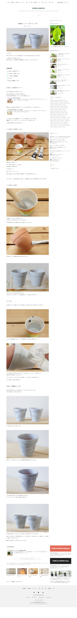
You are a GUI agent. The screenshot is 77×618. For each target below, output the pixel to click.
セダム (66, 112)
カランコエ (62, 106)
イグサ (69, 103)
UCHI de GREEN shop (48, 597)
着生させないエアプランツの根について (57, 154)
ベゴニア (51, 123)
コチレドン (51, 109)
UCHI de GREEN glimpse (41, 597)
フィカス (61, 65)
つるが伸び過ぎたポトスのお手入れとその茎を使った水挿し (64, 54)
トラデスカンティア (63, 117)
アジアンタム (56, 101)
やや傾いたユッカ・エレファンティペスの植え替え (64, 59)
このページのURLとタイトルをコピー (28, 558)
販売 (52, 2)
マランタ (55, 125)
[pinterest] (34, 592)
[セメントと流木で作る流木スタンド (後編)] (33, 571)
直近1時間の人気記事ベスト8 (55, 50)
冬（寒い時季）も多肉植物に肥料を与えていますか (59, 147)
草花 (27, 2)
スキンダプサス (52, 112)
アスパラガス (66, 101)
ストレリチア (57, 112)
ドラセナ (68, 117)
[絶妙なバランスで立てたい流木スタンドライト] (22, 571)
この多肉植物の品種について (56, 159)
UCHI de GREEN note (34, 597)
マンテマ (58, 125)
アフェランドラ (56, 103)
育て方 (46, 2)
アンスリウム (65, 103)
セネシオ (55, 114)
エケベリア (61, 81)
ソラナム (66, 114)
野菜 (32, 2)
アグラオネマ (52, 101)
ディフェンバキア (58, 117)
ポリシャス (61, 123)
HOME (8, 2)
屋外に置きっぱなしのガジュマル (63, 64)
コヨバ (60, 109)
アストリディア (61, 101)
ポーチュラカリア (66, 123)
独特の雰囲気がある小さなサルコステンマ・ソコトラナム (64, 91)
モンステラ (68, 125)
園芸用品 (35, 2)
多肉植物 (17, 2)
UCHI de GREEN (28, 597)
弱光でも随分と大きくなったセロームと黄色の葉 (64, 75)
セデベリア (51, 114)
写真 (49, 2)
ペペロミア (55, 123)
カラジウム (58, 106)
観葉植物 (12, 2)
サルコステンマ (62, 93)
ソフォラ (63, 114)
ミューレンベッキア (63, 125)
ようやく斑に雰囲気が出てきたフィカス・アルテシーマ (59, 46)
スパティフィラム (62, 112)
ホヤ (58, 123)
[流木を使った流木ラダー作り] (11, 571)
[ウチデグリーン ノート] (60, 573)
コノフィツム (56, 109)
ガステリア (66, 106)
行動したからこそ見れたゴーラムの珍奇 (56, 145)
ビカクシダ (51, 120)
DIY (39, 2)
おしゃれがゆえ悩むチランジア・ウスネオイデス (64, 86)
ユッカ (61, 61)
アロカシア (60, 103)
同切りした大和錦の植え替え (62, 80)
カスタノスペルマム (53, 106)
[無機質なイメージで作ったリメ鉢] (27, 39)
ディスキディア (52, 117)
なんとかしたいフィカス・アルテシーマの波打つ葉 (64, 70)
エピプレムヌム (62, 56)
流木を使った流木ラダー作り (10, 575)
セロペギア (59, 114)
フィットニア (62, 120)
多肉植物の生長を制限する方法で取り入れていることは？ (60, 141)
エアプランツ (22, 2)
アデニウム (51, 103)
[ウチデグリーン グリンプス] (60, 548)
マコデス (51, 125)
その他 (42, 2)
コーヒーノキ (63, 109)
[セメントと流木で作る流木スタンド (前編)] (44, 571)
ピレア (55, 120)
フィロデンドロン (62, 77)
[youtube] (38, 592)
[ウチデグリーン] (38, 8)
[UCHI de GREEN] (42, 592)
